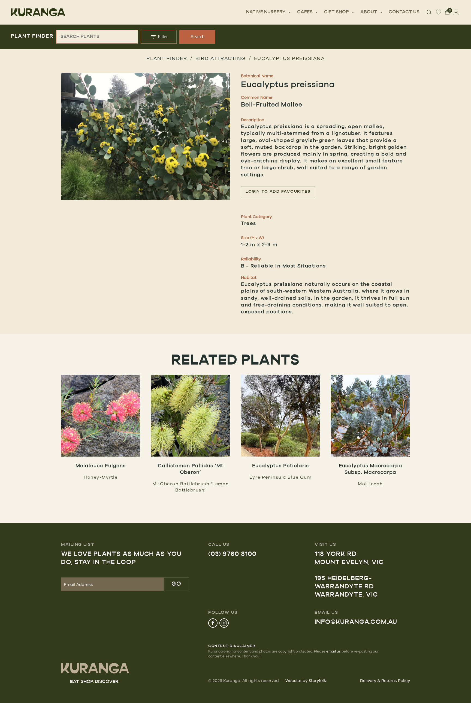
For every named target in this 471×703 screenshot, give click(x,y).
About (368, 12)
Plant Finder (166, 58)
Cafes (305, 12)
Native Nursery (266, 12)
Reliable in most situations (288, 265)
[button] (145, 136)
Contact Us (404, 12)
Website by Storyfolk (305, 680)
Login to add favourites (278, 192)
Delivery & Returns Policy (385, 680)
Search (197, 36)
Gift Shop (336, 12)
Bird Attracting (220, 58)
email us (333, 651)
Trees (248, 223)
